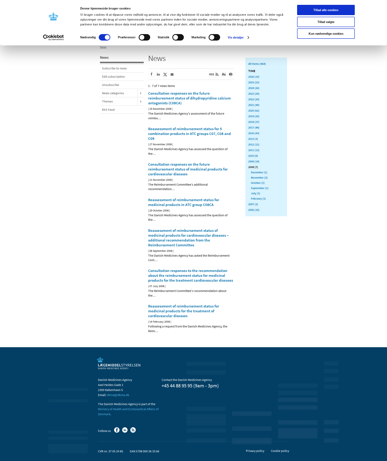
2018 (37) (253, 122)
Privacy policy (255, 451)
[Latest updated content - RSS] (214, 74)
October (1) (258, 183)
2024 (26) (253, 88)
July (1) (255, 193)
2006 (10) (253, 210)
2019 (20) (253, 116)
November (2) (259, 177)
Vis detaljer (236, 37)
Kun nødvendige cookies (326, 33)
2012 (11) (253, 144)
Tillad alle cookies (325, 10)
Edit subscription (113, 76)
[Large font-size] (224, 74)
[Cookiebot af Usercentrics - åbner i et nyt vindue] (53, 37)
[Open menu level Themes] (141, 101)
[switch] (144, 37)
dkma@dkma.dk (118, 395)
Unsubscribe (110, 85)
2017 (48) (253, 127)
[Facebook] (117, 432)
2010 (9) (253, 156)
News (103, 47)
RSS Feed (108, 110)
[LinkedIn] (125, 432)
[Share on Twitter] (165, 74)
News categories (113, 93)
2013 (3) (253, 139)
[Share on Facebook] (151, 74)
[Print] (230, 74)
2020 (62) (253, 110)
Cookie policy (280, 451)
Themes (107, 101)
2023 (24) (253, 93)
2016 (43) (253, 133)
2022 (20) (253, 99)
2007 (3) (253, 204)
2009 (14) (253, 161)
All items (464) (257, 64)
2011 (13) (253, 150)
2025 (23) (253, 82)
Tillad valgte (325, 22)
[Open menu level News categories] (141, 93)
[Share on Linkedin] (158, 74)
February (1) (258, 198)
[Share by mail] (172, 74)
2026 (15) (253, 76)
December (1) (259, 172)
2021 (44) (253, 105)
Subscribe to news (114, 68)
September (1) (259, 188)
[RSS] (133, 432)
